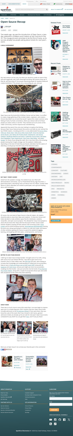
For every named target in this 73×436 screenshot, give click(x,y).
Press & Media (4, 395)
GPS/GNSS (13, 15)
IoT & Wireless (47, 15)
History (54, 176)
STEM (15, 30)
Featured (5, 15)
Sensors (22, 15)
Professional (30, 1)
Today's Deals (46, 3)
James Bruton (5, 134)
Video (54, 198)
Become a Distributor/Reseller (8, 410)
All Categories (60, 15)
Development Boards (34, 15)
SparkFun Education (6, 397)
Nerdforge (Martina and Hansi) (15, 136)
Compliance (28, 410)
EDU (37, 1)
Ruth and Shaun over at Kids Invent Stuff (22, 265)
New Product (57, 183)
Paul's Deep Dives (58, 186)
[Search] (47, 9)
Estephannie (31, 134)
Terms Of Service (29, 406)
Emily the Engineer (38, 133)
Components (56, 167)
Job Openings (4, 399)
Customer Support (67, 1)
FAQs (26, 399)
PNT (53, 189)
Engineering (56, 173)
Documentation (14, 4)
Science (64, 192)
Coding (54, 164)
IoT (9, 30)
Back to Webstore (57, 9)
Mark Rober (33, 138)
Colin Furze (26, 138)
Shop (4, 4)
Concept (55, 170)
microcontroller (58, 179)
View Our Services (5, 408)
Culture (64, 170)
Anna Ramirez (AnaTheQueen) (34, 226)
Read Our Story (4, 393)
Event (3, 30)
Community (59, 3)
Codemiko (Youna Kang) (32, 136)
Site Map (27, 412)
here (27, 317)
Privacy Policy (28, 408)
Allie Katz (28, 261)
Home (2, 18)
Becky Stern (10, 133)
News (24, 4)
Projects (60, 189)
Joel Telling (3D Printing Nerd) (18, 134)
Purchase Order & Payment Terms (33, 395)
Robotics (55, 192)
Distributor (43, 1)
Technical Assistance (30, 397)
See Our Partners (5, 406)
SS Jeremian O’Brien (23, 311)
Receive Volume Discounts (7, 412)
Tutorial (61, 195)
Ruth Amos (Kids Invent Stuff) (23, 133)
